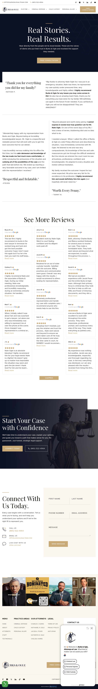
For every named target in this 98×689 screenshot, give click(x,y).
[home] (10, 9)
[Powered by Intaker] (82, 685)
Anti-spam (52, 631)
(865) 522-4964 (36, 448)
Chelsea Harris (37, 638)
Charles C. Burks (37, 624)
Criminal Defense (20, 624)
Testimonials (7, 638)
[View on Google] (15, 232)
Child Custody (54, 9)
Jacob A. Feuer (36, 631)
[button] (25, 9)
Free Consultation (88, 9)
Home (4, 624)
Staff (4, 635)
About (4, 627)
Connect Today (12, 448)
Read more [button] (9, 258)
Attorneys (6, 631)
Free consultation (49, 60)
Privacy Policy (53, 627)
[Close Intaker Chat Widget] (91, 628)
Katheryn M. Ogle (37, 635)
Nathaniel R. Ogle (38, 627)
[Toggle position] (87, 628)
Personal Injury (20, 631)
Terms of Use (53, 624)
